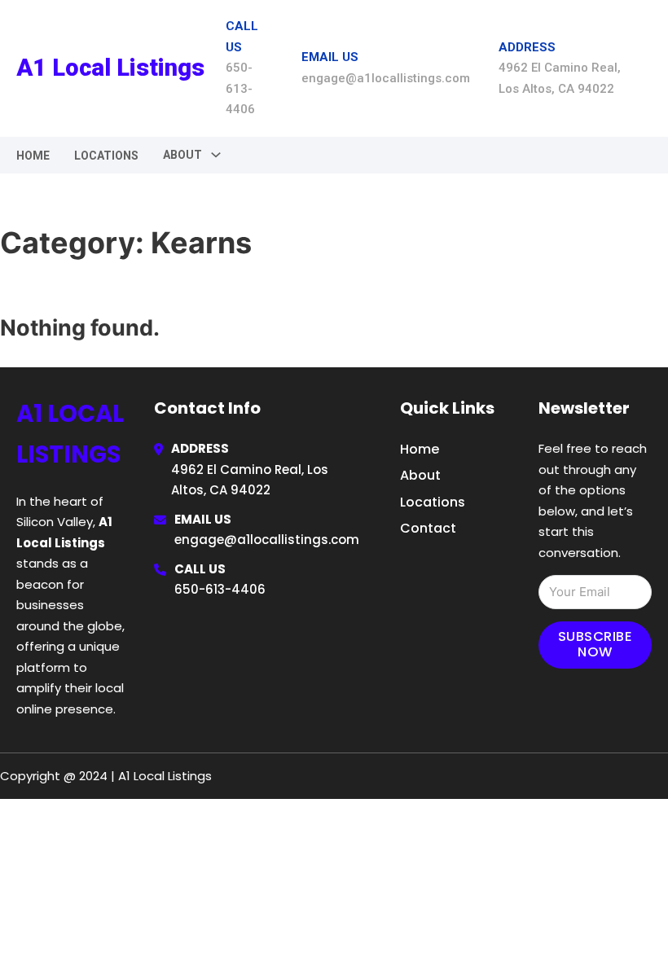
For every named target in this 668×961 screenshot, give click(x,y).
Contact (428, 528)
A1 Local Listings (110, 67)
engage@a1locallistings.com (266, 539)
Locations (106, 155)
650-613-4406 (220, 589)
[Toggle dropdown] (216, 154)
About (420, 475)
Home (33, 155)
